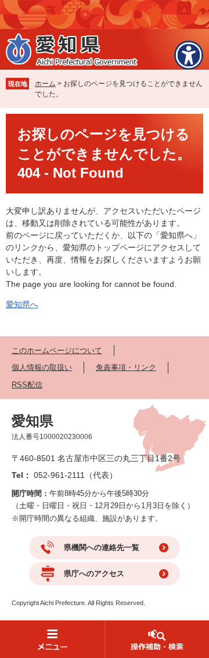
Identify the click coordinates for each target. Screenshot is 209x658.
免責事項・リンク (126, 367)
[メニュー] (52, 639)
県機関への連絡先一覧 (101, 547)
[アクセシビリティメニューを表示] (188, 55)
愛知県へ (22, 304)
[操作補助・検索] (157, 639)
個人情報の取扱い (42, 367)
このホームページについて (57, 350)
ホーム (45, 84)
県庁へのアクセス (94, 573)
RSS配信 (27, 384)
